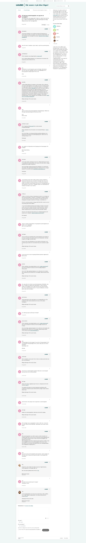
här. (38, 470)
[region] (33, 19)
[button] (46, 518)
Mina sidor (34, 88)
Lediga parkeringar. (43, 266)
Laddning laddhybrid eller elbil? (37, 212)
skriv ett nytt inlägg (29, 505)
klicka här (39, 56)
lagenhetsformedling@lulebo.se (39, 169)
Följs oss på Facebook (48, 0)
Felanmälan (39, 0)
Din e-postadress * (21, 524)
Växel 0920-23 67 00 (59, 0)
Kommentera (45, 530)
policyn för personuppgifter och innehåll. (33, 529)
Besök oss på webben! (24, 0)
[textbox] (33, 512)
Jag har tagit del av (29, 529)
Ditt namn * (20, 520)
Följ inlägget (44, 24)
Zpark (26, 385)
